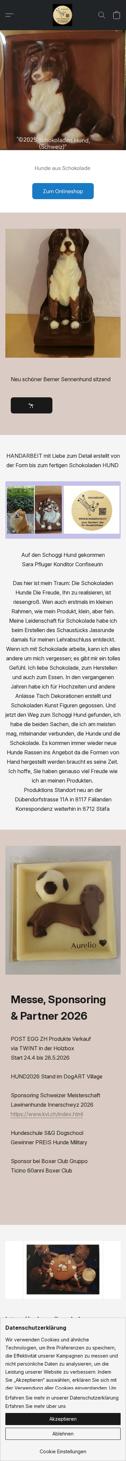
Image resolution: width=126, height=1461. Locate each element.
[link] (63, 1449)
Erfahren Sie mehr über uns (35, 1406)
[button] (63, 15)
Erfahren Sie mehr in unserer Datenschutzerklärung (62, 1398)
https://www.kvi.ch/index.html (47, 1114)
